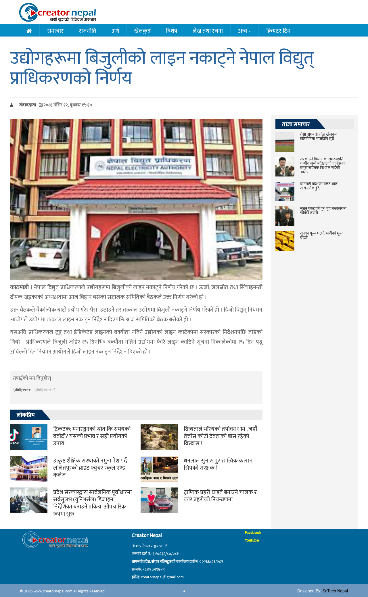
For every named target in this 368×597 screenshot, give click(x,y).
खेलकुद (142, 30)
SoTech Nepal (335, 591)
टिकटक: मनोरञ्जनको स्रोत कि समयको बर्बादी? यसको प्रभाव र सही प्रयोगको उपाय (92, 436)
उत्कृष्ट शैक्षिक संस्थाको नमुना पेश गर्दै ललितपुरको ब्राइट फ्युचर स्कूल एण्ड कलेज (90, 468)
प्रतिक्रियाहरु (21, 389)
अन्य (243, 30)
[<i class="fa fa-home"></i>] (29, 30)
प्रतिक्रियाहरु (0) (45, 389)
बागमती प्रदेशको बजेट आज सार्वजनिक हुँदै (319, 186)
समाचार (55, 30)
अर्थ (115, 30)
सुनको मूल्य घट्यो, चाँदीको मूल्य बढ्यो (322, 235)
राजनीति (87, 30)
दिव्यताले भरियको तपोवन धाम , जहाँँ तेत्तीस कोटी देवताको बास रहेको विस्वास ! (220, 436)
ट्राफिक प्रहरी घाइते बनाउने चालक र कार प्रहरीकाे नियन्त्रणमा (220, 495)
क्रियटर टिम (278, 30)
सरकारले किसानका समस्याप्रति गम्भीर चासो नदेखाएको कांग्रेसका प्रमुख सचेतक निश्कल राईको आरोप (322, 165)
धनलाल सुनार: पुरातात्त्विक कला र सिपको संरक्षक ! (218, 464)
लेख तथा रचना (208, 30)
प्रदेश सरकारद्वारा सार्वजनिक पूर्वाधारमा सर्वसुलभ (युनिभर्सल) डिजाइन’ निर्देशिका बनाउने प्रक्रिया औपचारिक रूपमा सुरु (92, 503)
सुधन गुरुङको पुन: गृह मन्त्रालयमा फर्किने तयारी (323, 210)
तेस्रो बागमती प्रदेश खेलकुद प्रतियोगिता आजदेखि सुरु (318, 136)
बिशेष (171, 30)
